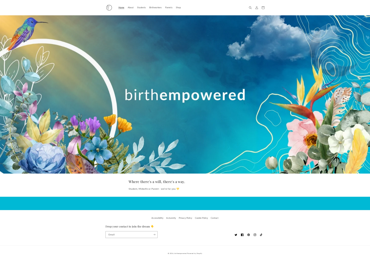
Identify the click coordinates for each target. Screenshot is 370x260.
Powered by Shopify (194, 253)
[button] (250, 7)
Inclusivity (171, 218)
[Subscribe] (154, 234)
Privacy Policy (185, 218)
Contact (214, 218)
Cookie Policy (201, 218)
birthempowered (180, 253)
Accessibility (157, 218)
